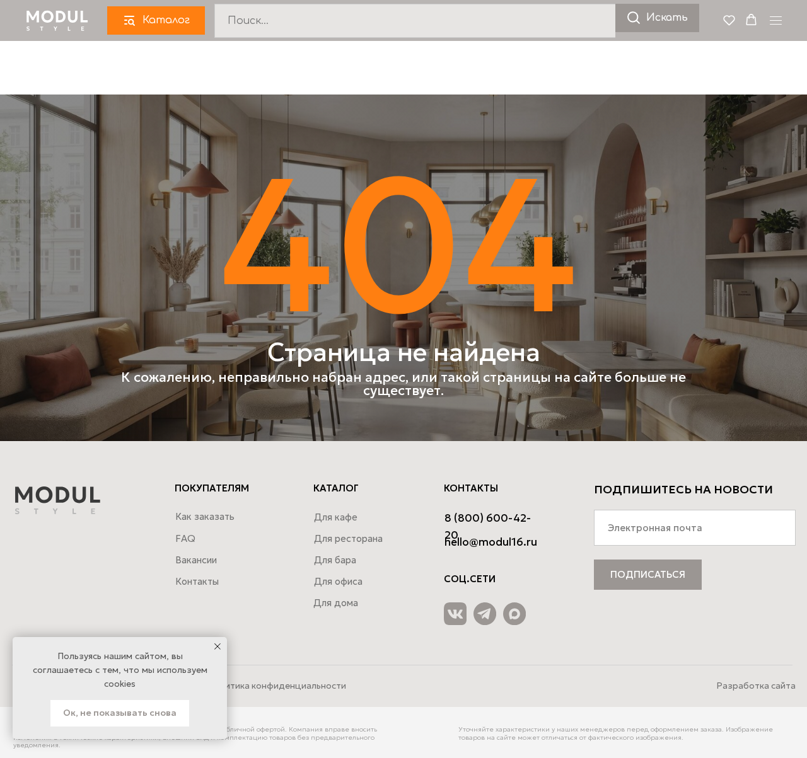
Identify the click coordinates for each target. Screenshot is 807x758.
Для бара (335, 560)
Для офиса (338, 581)
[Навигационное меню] (776, 20)
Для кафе (335, 517)
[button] (729, 20)
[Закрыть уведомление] (217, 646)
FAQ (185, 538)
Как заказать (205, 516)
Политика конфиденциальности (277, 685)
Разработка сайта (756, 685)
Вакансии (196, 560)
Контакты (197, 581)
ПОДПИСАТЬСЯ (647, 574)
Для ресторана (348, 538)
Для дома (335, 603)
